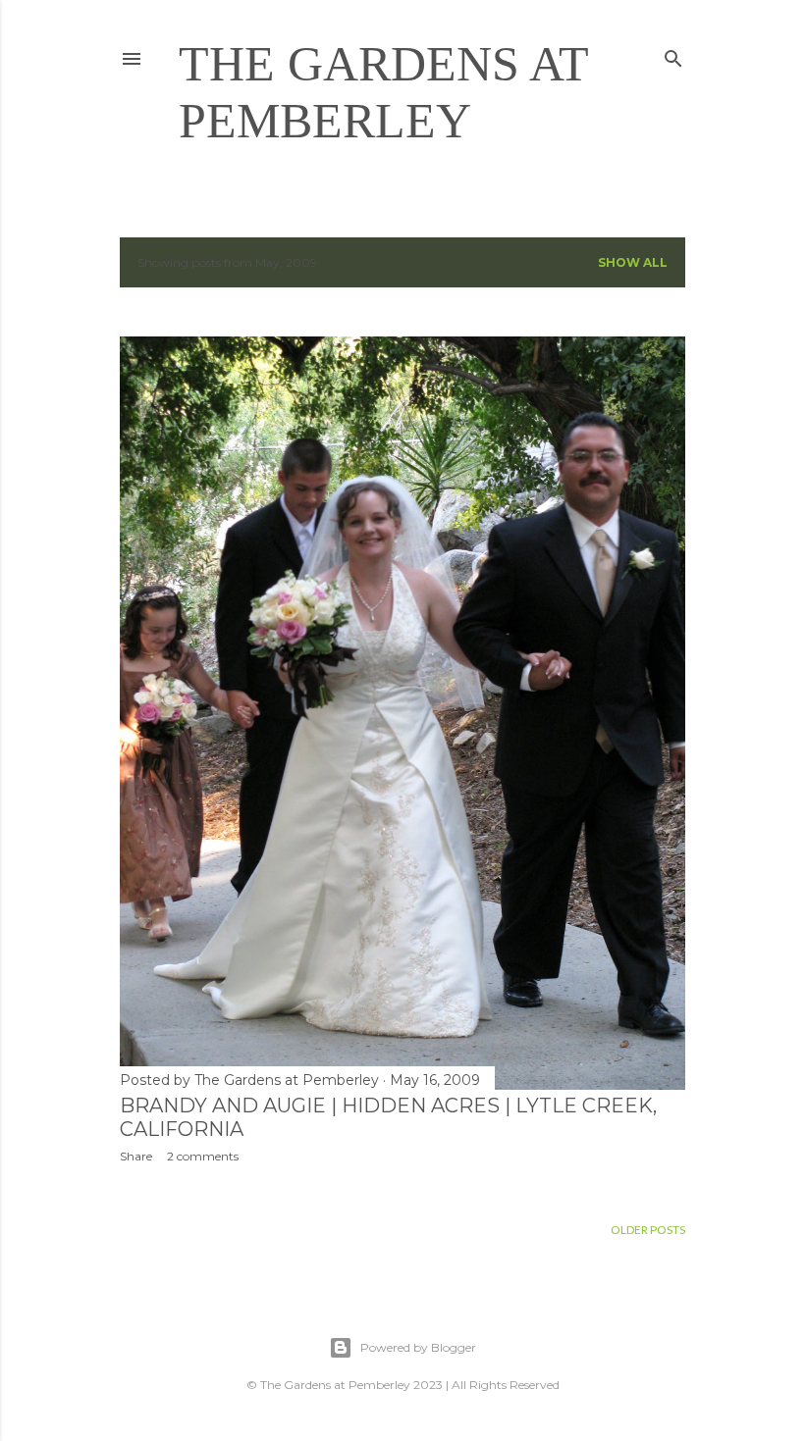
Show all (633, 262)
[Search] (673, 54)
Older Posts (648, 1229)
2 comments (203, 1156)
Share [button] (136, 1156)
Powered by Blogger (418, 1347)
